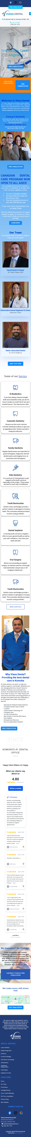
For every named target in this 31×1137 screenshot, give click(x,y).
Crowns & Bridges (6, 1057)
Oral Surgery (4, 1070)
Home (2, 1081)
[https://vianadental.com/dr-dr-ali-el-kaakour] (15, 335)
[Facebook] (10, 2)
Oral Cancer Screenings (7, 1060)
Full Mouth (4, 1066)
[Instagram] (15, 2)
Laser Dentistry (5, 1048)
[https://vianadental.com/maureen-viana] (15, 295)
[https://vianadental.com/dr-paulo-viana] (15, 254)
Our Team (3, 1084)
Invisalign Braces (5, 1090)
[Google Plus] (20, 2)
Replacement (4, 1067)
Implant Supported (6, 1051)
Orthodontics (4, 1063)
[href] (15, 999)
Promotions (4, 1087)
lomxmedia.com (19, 1133)
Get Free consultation (7, 1096)
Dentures (3, 1054)
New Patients (5, 1102)
